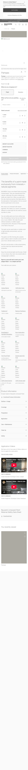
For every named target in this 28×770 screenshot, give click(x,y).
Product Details (4, 173)
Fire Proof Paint (5, 356)
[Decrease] (20, 115)
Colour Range (5, 288)
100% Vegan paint (20, 380)
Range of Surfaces (20, 311)
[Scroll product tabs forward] (27, 173)
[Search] (16, 24)
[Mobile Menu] (2, 24)
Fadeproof (4, 311)
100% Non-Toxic (19, 288)
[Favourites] (19, 24)
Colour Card (20, 79)
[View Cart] (26, 24)
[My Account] (22, 24)
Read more (4, 84)
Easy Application (19, 332)
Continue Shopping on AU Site (15, 15)
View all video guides (7, 454)
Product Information (14, 173)
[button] (14, 401)
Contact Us (19, 19)
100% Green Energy (6, 380)
